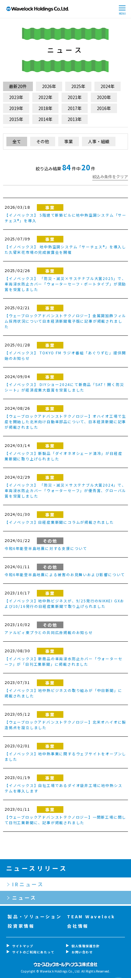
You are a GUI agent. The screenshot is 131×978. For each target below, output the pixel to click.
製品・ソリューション (35, 916)
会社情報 (78, 926)
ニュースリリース (36, 868)
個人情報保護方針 (86, 946)
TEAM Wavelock (91, 916)
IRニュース (28, 884)
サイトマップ (22, 946)
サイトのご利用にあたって (33, 952)
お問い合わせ (82, 952)
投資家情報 (21, 926)
